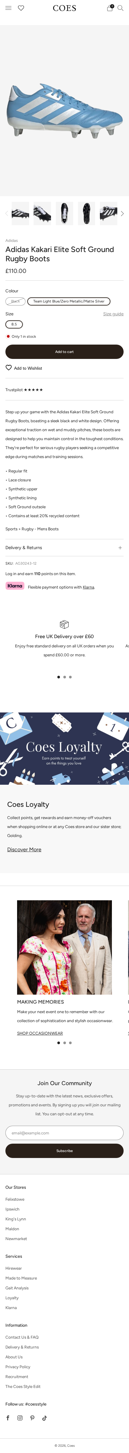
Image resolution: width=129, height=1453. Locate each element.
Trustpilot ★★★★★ (24, 389)
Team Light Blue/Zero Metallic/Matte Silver (68, 301)
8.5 (14, 324)
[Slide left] (7, 214)
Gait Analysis (16, 1287)
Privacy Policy (17, 1366)
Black (15, 301)
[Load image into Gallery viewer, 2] (42, 213)
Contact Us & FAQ (22, 1337)
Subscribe (64, 1151)
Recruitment (16, 1376)
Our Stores (15, 1187)
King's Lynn (15, 1219)
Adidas (11, 240)
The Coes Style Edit (22, 1386)
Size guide (113, 314)
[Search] (121, 8)
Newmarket (16, 1238)
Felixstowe (14, 1199)
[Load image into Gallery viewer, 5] (109, 213)
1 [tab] (58, 677)
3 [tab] (70, 677)
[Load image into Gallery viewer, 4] (87, 213)
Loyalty (12, 1297)
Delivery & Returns (22, 1347)
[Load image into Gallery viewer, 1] (20, 213)
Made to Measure (21, 1278)
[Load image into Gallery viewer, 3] (65, 213)
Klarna (88, 587)
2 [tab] (64, 677)
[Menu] (8, 8)
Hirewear (13, 1268)
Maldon (12, 1228)
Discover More (24, 849)
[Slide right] (121, 214)
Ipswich (12, 1209)
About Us (13, 1356)
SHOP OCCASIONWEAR (40, 1033)
